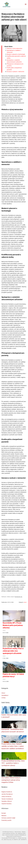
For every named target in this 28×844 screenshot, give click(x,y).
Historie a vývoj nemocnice (14, 48)
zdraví (25, 602)
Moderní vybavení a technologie (16, 54)
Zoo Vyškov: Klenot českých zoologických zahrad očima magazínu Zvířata (10, 780)
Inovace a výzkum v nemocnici (15, 71)
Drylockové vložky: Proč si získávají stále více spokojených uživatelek (13, 650)
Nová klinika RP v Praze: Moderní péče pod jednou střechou (13, 625)
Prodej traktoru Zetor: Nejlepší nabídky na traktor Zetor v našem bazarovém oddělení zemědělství (12, 746)
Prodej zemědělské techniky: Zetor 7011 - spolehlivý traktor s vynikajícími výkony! (13, 763)
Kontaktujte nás (18, 596)
